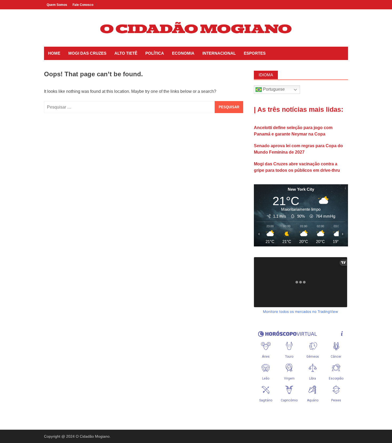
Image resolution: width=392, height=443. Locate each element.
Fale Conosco (83, 5)
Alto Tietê (125, 53)
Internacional (219, 53)
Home (54, 53)
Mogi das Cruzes (87, 53)
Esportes (255, 53)
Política (154, 53)
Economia (183, 53)
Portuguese (273, 89)
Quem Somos (57, 5)
